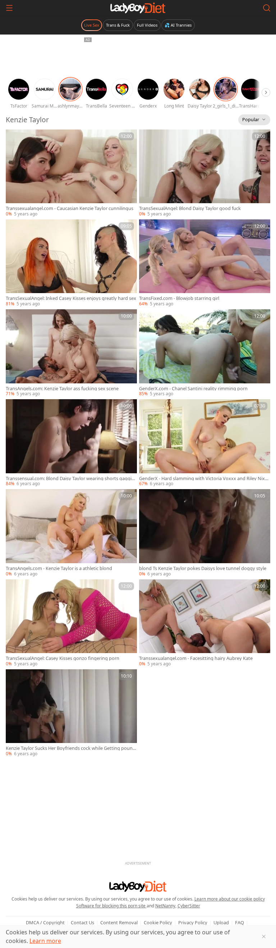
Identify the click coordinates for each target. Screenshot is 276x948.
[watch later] (14, 138)
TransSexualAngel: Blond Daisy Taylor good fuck (190, 208)
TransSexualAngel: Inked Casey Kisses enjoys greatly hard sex (71, 298)
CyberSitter (189, 906)
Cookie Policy (158, 922)
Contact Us (82, 922)
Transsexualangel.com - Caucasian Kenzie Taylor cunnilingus (69, 208)
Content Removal (119, 922)
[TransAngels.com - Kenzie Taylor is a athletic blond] (71, 533)
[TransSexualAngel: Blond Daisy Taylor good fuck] (204, 173)
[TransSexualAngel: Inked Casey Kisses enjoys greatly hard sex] (71, 263)
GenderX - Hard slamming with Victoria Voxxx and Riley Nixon (203, 478)
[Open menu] (9, 7)
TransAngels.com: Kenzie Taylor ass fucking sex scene (62, 388)
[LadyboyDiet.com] (138, 8)
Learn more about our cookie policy (229, 899)
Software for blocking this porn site (111, 906)
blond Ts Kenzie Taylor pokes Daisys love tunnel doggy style (202, 568)
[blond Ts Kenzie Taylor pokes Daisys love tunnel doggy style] (204, 533)
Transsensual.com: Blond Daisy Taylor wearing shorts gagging (70, 478)
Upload (221, 922)
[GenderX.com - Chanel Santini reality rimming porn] (204, 353)
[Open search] (266, 7)
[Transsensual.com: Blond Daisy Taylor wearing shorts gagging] (71, 443)
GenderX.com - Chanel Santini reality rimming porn (193, 388)
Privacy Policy (192, 922)
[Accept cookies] (263, 936)
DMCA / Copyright (45, 922)
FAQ (239, 922)
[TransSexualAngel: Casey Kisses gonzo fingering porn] (71, 623)
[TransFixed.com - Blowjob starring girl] (204, 263)
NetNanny (165, 906)
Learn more (45, 941)
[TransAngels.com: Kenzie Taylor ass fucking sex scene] (71, 353)
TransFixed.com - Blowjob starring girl (179, 298)
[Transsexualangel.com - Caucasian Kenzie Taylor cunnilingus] (71, 173)
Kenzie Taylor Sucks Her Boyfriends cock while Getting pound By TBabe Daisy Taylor (70, 748)
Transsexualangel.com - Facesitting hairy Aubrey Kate (196, 658)
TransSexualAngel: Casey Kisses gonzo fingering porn (62, 658)
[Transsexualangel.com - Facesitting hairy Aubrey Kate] (204, 623)
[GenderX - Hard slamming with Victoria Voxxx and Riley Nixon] (204, 443)
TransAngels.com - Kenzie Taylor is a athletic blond (59, 568)
